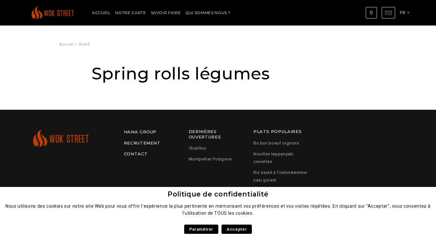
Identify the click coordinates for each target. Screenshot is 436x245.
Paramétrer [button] (201, 229)
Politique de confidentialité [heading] (218, 194)
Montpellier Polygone (210, 159)
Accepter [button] (237, 229)
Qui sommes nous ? (207, 12)
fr (403, 12)
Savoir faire (166, 12)
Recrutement (142, 142)
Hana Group (140, 131)
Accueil (101, 12)
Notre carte (130, 12)
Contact (135, 153)
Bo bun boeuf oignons (276, 143)
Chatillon (198, 148)
